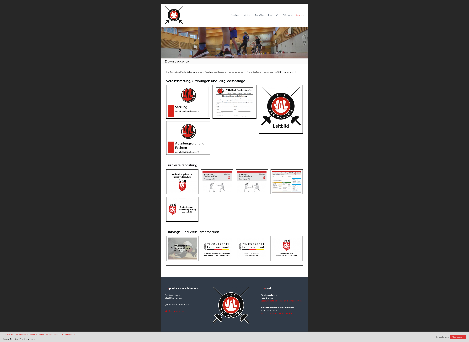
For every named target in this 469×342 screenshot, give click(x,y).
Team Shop (260, 15)
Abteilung (235, 15)
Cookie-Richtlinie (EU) (13, 339)
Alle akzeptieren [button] (458, 337)
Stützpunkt (288, 15)
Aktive (247, 15)
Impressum (29, 339)
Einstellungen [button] (442, 337)
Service (299, 15)
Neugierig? (273, 15)
